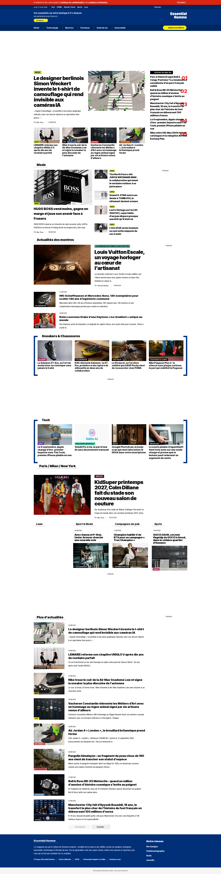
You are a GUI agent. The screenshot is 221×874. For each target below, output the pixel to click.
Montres (95, 142)
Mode (37, 72)
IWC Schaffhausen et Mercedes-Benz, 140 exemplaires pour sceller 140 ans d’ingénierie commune (98, 297)
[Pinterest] (169, 7)
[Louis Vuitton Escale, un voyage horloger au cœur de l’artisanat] (62, 265)
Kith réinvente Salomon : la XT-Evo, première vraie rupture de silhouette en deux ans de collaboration (92, 367)
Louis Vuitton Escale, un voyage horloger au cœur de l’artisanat (120, 260)
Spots (158, 524)
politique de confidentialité (72, 2)
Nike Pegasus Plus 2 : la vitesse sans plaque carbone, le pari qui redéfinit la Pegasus (166, 365)
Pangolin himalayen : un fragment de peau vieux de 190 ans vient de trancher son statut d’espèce (106, 757)
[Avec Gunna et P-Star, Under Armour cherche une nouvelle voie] (91, 555)
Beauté (115, 444)
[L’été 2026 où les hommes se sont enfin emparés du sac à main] (101, 227)
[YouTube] (166, 7)
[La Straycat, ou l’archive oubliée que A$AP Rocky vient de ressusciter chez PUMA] (129, 350)
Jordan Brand (125, 142)
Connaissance (40, 769)
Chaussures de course (158, 360)
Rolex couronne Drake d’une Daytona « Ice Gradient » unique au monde (100, 318)
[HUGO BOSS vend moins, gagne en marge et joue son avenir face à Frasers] (63, 187)
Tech (53, 7)
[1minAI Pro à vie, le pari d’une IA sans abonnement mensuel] (92, 434)
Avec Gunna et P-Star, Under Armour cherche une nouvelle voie (88, 537)
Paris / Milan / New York (57, 466)
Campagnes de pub (127, 524)
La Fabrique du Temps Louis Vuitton (112, 246)
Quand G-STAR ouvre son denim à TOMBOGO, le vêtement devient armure (123, 198)
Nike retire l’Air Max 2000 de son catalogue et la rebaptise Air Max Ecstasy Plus (168, 136)
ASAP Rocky (117, 360)
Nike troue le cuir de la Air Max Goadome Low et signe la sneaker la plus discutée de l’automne (74, 150)
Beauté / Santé (69, 7)
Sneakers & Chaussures (60, 336)
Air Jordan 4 (39, 744)
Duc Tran (40, 122)
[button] (181, 2)
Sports (79, 7)
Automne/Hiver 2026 (122, 567)
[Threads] (185, 7)
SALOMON (42, 360)
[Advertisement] (110, 50)
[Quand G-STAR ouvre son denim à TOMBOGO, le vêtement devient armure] (101, 195)
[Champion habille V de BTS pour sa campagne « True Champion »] (130, 555)
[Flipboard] (179, 7)
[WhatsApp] (182, 7)
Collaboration (40, 306)
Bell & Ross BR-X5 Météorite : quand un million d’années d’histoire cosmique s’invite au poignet (102, 782)
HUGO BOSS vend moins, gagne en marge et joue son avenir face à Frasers (61, 213)
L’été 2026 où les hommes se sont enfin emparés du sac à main (123, 231)
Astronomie (39, 794)
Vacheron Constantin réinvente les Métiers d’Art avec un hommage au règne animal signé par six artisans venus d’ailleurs (104, 151)
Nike (64, 142)
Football (38, 820)
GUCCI (156, 569)
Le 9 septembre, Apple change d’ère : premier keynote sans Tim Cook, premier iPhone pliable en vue (55, 451)
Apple (41, 444)
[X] (163, 7)
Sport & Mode (84, 524)
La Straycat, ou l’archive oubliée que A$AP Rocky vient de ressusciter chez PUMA (128, 365)
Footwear (71, 142)
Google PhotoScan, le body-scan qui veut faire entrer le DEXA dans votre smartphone (129, 450)
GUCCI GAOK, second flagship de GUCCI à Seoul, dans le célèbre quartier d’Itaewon (169, 538)
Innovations (154, 444)
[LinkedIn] (176, 7)
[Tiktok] (172, 7)
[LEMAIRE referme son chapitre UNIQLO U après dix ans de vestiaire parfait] (47, 135)
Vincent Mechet (102, 285)
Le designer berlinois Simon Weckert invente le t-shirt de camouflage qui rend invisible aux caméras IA (59, 91)
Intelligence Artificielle (85, 444)
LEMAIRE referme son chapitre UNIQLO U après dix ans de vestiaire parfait (46, 149)
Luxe (86, 7)
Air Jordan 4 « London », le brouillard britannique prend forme (131, 149)
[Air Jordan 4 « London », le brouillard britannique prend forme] (132, 135)
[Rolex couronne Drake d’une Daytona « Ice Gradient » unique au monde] (45, 320)
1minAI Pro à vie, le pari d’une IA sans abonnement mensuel (92, 448)
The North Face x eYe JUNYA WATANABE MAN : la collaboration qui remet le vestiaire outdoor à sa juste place (123, 180)
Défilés (59, 7)
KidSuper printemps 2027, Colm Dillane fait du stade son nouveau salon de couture (119, 493)
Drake (37, 327)
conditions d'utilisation (97, 2)
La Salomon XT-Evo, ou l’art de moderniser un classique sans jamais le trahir (54, 365)
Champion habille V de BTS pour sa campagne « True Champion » (129, 537)
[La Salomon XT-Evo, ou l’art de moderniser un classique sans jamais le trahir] (55, 350)
